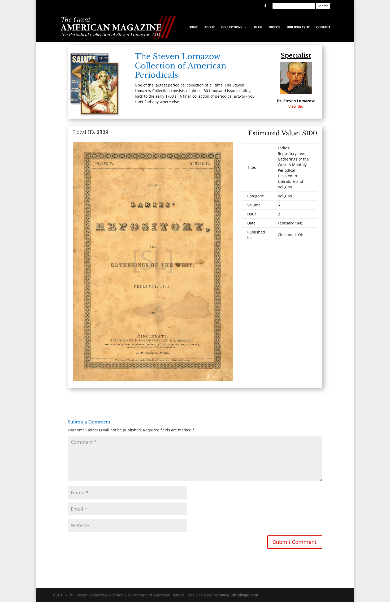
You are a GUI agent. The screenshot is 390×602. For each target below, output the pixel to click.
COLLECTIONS (231, 27)
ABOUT (209, 27)
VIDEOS (274, 27)
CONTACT (323, 27)
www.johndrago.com (239, 594)
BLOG (258, 27)
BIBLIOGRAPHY (298, 27)
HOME (193, 27)
